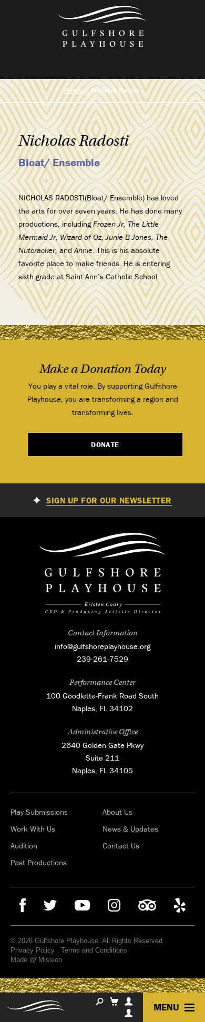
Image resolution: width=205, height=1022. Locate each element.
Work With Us (33, 829)
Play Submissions (39, 812)
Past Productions (39, 862)
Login (128, 1013)
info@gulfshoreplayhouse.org (102, 646)
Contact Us (120, 846)
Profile (128, 1001)
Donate (105, 444)
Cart (114, 1001)
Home (72, 90)
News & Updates (130, 829)
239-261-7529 (102, 659)
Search (100, 1001)
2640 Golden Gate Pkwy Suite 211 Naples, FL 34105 (103, 757)
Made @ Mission (36, 960)
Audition (24, 846)
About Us (117, 812)
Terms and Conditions (94, 950)
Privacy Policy (33, 950)
